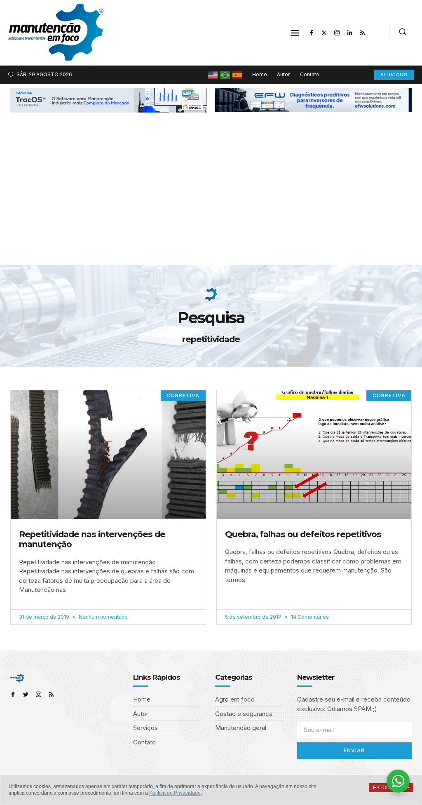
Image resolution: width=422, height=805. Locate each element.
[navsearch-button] (402, 33)
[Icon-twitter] (25, 694)
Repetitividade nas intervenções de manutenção (92, 539)
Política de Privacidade (175, 793)
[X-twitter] (324, 32)
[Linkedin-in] (350, 32)
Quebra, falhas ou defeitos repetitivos (303, 534)
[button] (295, 33)
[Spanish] (237, 74)
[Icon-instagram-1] (337, 32)
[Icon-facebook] (311, 32)
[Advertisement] (211, 203)
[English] (213, 74)
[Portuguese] (225, 74)
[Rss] (362, 32)
